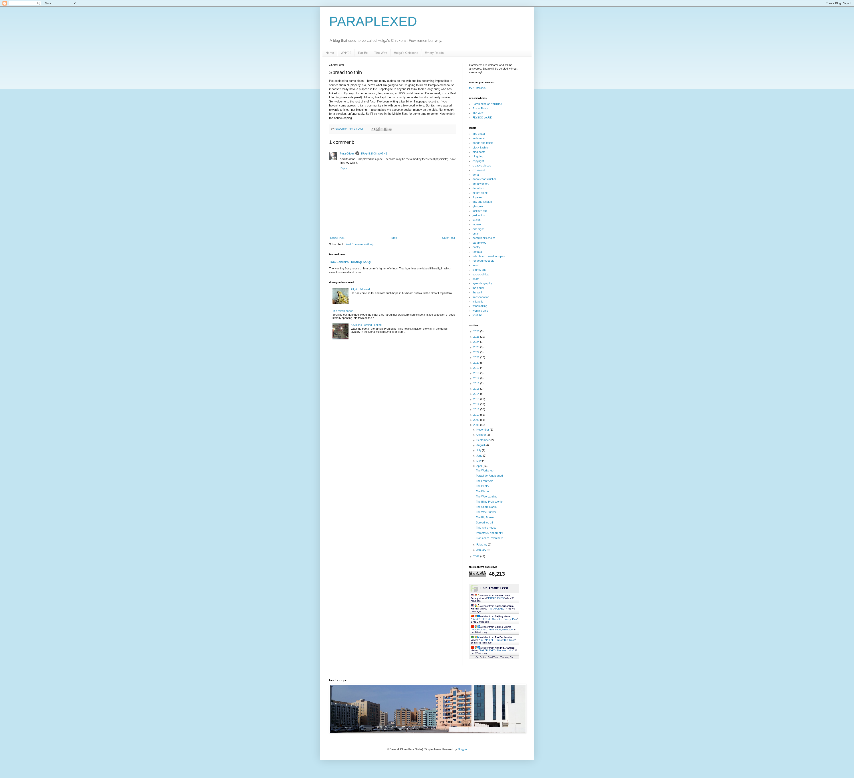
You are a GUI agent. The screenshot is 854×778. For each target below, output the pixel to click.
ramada (477, 251)
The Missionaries (342, 311)
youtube (477, 315)
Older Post (448, 237)
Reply (343, 168)
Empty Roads (434, 52)
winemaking (480, 306)
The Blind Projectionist (489, 501)
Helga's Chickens (406, 52)
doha (476, 174)
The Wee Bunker (486, 512)
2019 (476, 367)
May (479, 460)
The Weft (380, 52)
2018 (476, 373)
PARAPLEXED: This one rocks (496, 650)
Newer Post (337, 237)
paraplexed (479, 242)
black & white (481, 147)
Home (330, 52)
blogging (478, 156)
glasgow (478, 206)
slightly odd (479, 269)
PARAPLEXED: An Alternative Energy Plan (494, 619)
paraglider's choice (484, 238)
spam (476, 279)
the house (479, 288)
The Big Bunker (485, 517)
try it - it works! (477, 88)
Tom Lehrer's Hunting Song (350, 262)
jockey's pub (480, 211)
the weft (477, 292)
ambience (479, 138)
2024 (476, 341)
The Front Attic (484, 481)
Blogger (462, 749)
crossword (479, 170)
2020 (476, 362)
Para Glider (347, 153)
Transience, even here (489, 538)
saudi (476, 265)
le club (477, 220)
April (479, 466)
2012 (476, 404)
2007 (476, 556)
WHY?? (346, 52)
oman (476, 233)
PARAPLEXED (373, 21)
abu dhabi (479, 133)
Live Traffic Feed (494, 588)
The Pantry (482, 486)
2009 (476, 419)
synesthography (482, 283)
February (482, 544)
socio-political (481, 274)
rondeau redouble (483, 260)
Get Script (480, 657)
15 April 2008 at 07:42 (374, 153)
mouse (477, 224)
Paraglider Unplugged (489, 475)
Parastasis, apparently (489, 533)
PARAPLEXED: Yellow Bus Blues (497, 640)
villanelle (478, 301)
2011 (476, 409)
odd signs (478, 229)
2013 (476, 399)
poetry (476, 247)
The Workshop (484, 470)
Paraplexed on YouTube (487, 104)
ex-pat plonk (480, 192)
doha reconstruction (485, 179)
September (483, 440)
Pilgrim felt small (361, 289)
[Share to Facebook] (386, 129)
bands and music (483, 142)
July (479, 450)
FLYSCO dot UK (482, 117)
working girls (480, 310)
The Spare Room (486, 507)
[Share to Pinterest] (390, 129)
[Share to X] (381, 129)
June (479, 455)
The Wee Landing (486, 496)
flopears (477, 197)
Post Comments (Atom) (359, 244)
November (483, 429)
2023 (476, 347)
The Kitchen (483, 491)
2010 (476, 414)
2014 (476, 393)
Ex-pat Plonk (480, 108)
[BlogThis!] (377, 129)
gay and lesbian (482, 201)
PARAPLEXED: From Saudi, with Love (492, 629)
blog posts (479, 152)
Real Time (493, 657)
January (481, 549)
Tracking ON (506, 657)
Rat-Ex (363, 52)
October (481, 434)
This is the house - (487, 527)
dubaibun (478, 188)
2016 (476, 383)
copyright (478, 161)
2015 (476, 388)
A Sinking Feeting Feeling (366, 325)
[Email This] (373, 129)
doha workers (481, 183)
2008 (476, 425)
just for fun (479, 215)
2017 (476, 378)
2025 (476, 336)
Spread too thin (485, 522)
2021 (476, 357)
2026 (476, 331)
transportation (481, 297)
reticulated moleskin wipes (489, 256)
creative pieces (482, 165)
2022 (476, 352)
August (480, 445)
